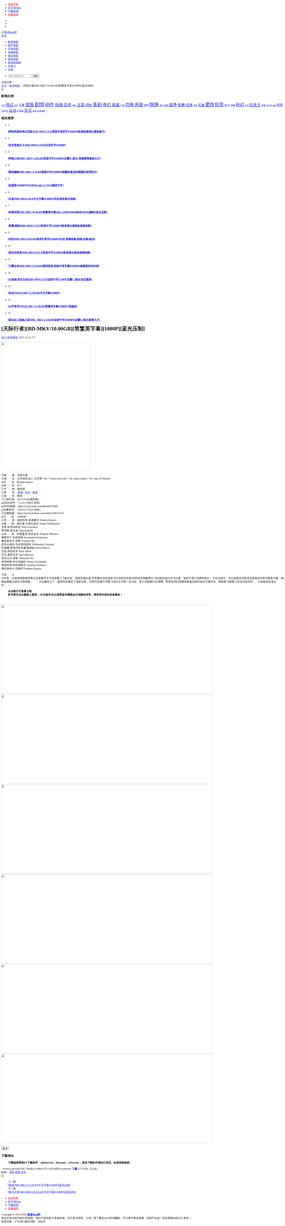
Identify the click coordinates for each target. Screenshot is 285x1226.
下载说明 (13, 11)
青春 (21, 111)
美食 (263, 105)
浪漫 (195, 105)
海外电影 (13, 59)
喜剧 (97, 104)
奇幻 (107, 104)
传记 (10, 105)
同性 (88, 105)
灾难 (201, 105)
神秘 (233, 105)
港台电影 (13, 55)
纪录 (247, 105)
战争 (173, 104)
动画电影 (13, 52)
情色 (146, 105)
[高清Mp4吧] (9, 32)
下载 (74, 1168)
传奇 (3, 105)
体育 (16, 105)
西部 (280, 105)
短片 (227, 105)
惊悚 (154, 104)
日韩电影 (13, 48)
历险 (74, 105)
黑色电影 (41, 111)
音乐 (28, 110)
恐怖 (129, 104)
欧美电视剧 (14, 62)
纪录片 (12, 66)
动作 (49, 104)
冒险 (29, 104)
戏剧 (161, 105)
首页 (4, 35)
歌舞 (181, 105)
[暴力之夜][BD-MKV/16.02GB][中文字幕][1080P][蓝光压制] (42, 1192)
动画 (59, 104)
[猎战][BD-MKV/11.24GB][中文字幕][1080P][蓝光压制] (39, 1185)
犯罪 (219, 104)
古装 (81, 105)
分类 (10, 69)
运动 (12, 110)
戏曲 (166, 105)
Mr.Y (4, 337)
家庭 (116, 105)
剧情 (39, 104)
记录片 (4, 111)
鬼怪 (34, 111)
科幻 (240, 104)
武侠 (189, 105)
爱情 (209, 104)
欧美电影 (13, 41)
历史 (68, 104)
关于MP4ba (14, 7)
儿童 (21, 105)
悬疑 (139, 104)
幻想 (122, 105)
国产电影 (13, 45)
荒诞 (274, 105)
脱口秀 (269, 105)
